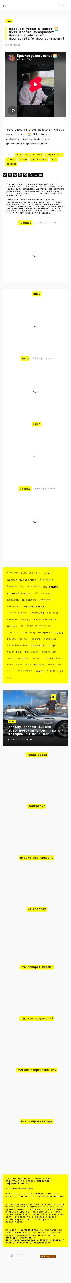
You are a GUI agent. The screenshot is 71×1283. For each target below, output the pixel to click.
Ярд (9, 678)
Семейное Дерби (17, 645)
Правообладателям (51, 1196)
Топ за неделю (32, 1193)
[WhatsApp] (30, 175)
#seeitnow (31, 1230)
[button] (58, 5)
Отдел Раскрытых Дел (39, 626)
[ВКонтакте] (5, 175)
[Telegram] (15, 175)
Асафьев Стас (34, 155)
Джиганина (47, 593)
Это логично (25, 671)
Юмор (39, 671)
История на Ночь (17, 613)
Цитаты (48, 658)
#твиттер (23, 1242)
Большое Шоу (15, 586)
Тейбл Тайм (14, 652)
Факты (10, 658)
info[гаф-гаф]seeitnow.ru (28, 1182)
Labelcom (12, 573)
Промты (11, 639)
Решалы (36, 639)
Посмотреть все (45, 223)
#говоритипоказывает (20, 1240)
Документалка (54, 155)
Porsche (11, 164)
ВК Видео (51, 586)
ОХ (22, 626)
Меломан (12, 619)
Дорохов (13, 600)
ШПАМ (28, 664)
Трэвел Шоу (49, 652)
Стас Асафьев (39, 159)
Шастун (39, 664)
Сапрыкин (50, 639)
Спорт (52, 645)
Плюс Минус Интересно (37, 632)
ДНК (36, 593)
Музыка (26, 619)
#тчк (8, 1242)
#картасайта (42, 1242)
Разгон (23, 639)
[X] (20, 175)
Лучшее (11, 159)
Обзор (23, 159)
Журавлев (29, 600)
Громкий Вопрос (19, 593)
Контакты (37, 613)
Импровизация (33, 606)
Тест (53, 159)
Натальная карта (45, 619)
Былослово (33, 586)
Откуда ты (13, 632)
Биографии (46, 580)
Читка (19, 664)
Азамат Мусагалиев (21, 580)
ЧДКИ (10, 664)
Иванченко (13, 606)
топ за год (26, 1196)
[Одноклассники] (10, 175)
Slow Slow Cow (30, 573)
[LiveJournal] (35, 175)
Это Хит (11, 670)
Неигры (12, 626)
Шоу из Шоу (54, 664)
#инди (57, 1240)
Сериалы (37, 645)
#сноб (44, 1240)
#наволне (26, 1237)
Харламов (23, 658)
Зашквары (45, 600)
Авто (9, 21)
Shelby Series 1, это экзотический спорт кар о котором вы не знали (34, 730)
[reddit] (40, 175)
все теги (11, 1193)
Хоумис (37, 658)
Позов (59, 632)
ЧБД (58, 658)
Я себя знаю (55, 671)
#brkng (10, 1237)
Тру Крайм (31, 652)
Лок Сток (53, 613)
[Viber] (25, 175)
